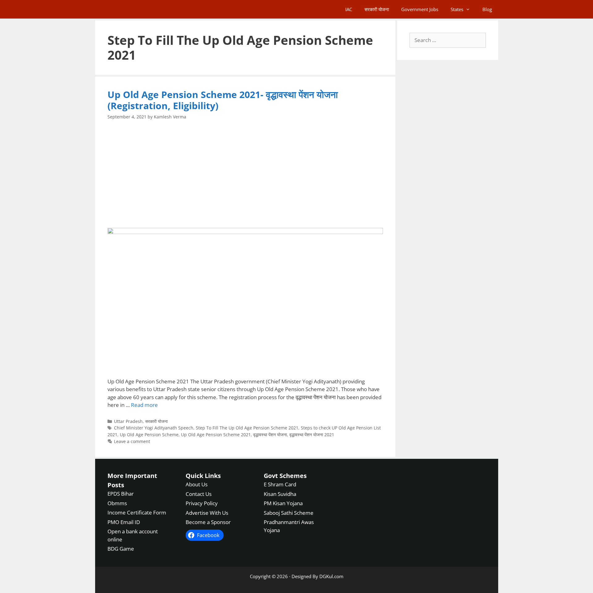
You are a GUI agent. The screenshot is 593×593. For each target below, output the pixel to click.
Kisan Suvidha (280, 493)
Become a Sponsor (208, 522)
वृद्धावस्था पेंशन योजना (270, 434)
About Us (197, 484)
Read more (144, 404)
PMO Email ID (123, 522)
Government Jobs (419, 9)
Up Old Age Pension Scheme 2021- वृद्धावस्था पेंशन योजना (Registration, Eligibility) (222, 100)
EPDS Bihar (120, 493)
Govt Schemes (285, 475)
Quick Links (203, 475)
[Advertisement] (245, 174)
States (457, 9)
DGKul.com (331, 576)
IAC (348, 9)
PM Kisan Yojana (283, 503)
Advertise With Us (207, 512)
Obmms (117, 503)
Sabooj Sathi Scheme (288, 512)
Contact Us (199, 493)
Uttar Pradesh (128, 421)
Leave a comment (132, 441)
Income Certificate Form (136, 512)
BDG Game (120, 548)
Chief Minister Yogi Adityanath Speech (153, 428)
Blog (487, 9)
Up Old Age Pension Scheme (149, 434)
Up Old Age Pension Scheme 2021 (216, 434)
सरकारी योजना (376, 9)
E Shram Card (280, 484)
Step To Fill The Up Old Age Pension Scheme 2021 (247, 428)
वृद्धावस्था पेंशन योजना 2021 (311, 434)
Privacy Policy (202, 503)
